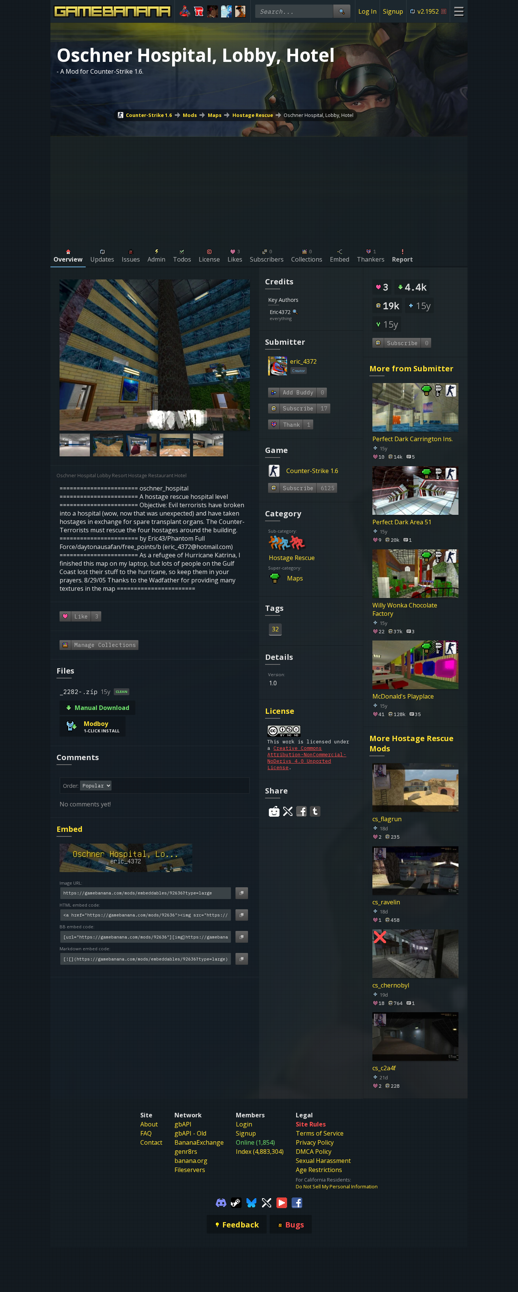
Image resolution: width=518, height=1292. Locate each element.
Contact (151, 1142)
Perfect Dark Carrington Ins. (412, 439)
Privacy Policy (315, 1142)
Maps (214, 115)
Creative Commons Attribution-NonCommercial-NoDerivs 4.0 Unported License (306, 758)
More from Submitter (411, 368)
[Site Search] (341, 11)
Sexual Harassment (323, 1160)
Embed (70, 829)
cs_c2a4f (384, 1068)
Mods (190, 115)
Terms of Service (320, 1133)
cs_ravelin (386, 902)
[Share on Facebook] (301, 811)
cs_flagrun (387, 819)
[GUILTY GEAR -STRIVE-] (213, 11)
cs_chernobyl (390, 985)
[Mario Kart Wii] (185, 11)
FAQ (146, 1133)
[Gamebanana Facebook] (297, 1202)
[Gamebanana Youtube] (282, 1202)
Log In (367, 11)
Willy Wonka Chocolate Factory (404, 609)
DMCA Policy (313, 1151)
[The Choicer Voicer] (227, 11)
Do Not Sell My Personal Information (337, 1186)
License (279, 711)
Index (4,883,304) (260, 1151)
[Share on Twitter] (288, 811)
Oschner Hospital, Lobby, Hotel (318, 115)
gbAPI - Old (190, 1133)
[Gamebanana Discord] (221, 1202)
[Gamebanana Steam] (236, 1202)
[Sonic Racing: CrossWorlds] (199, 11)
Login (244, 1124)
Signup (393, 11)
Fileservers (189, 1170)
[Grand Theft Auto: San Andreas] (240, 11)
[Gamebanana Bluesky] (251, 1202)
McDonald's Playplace (403, 696)
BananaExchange (199, 1142)
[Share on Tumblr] (315, 811)
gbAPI (183, 1124)
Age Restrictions (319, 1170)
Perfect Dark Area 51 (402, 522)
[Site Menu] (459, 11)
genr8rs (185, 1151)
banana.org (190, 1160)
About (149, 1124)
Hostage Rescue (252, 115)
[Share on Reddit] (274, 811)
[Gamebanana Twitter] (267, 1202)
